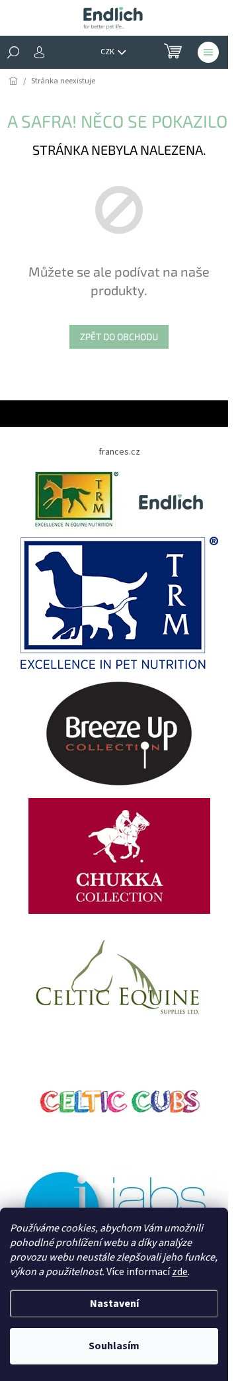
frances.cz (119, 452)
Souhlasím (114, 1346)
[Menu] (208, 52)
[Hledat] (13, 52)
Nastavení (114, 1303)
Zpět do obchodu (119, 336)
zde (180, 1272)
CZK (108, 52)
